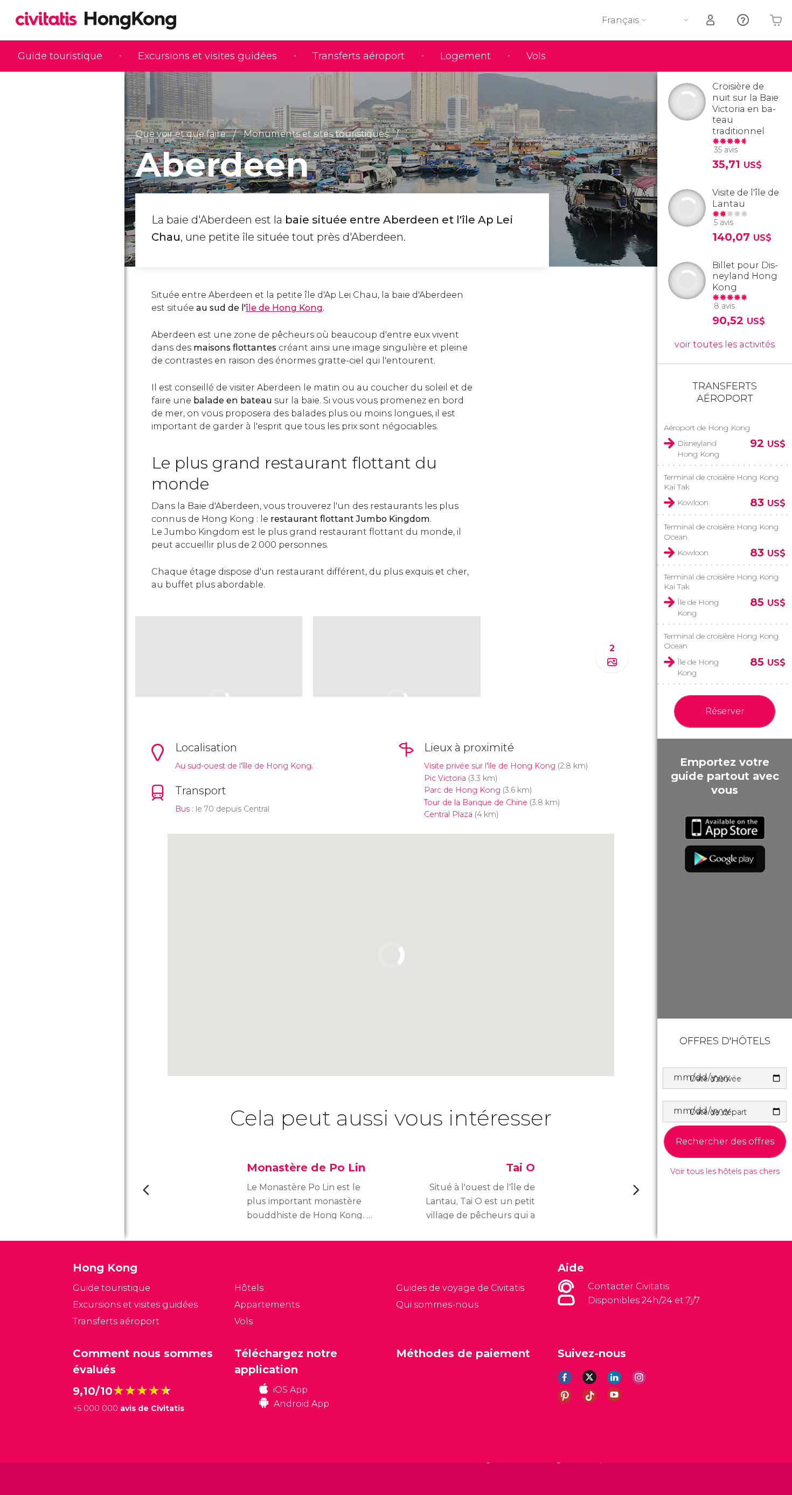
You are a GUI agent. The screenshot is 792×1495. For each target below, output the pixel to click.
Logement (465, 56)
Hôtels (248, 1288)
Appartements (267, 1305)
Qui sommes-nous (437, 1305)
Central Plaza (448, 814)
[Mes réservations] (711, 20)
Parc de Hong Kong (462, 790)
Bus (182, 809)
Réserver (725, 711)
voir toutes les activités (725, 344)
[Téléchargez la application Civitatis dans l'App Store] (725, 828)
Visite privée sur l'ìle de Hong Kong (489, 766)
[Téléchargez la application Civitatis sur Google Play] (725, 859)
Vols (536, 56)
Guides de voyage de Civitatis (460, 1288)
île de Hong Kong (284, 308)
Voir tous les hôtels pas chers (725, 1171)
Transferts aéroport (358, 56)
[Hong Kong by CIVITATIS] (50, 19)
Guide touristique (60, 56)
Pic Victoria (445, 778)
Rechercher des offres (725, 1141)
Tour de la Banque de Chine (475, 802)
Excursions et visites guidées (207, 56)
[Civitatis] (100, 1478)
